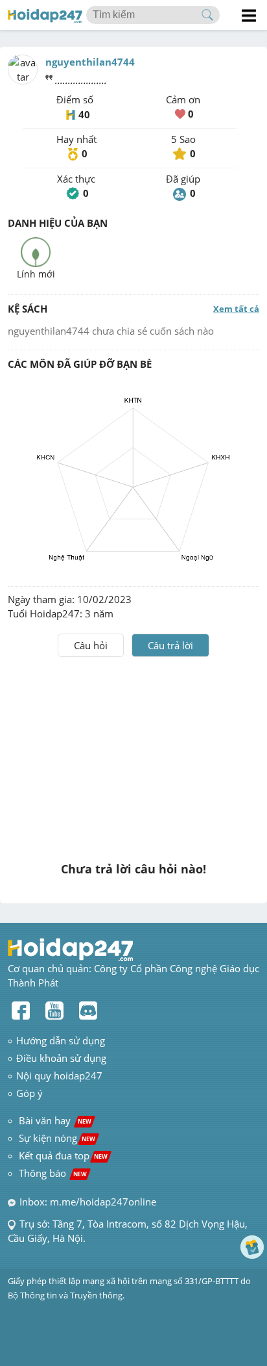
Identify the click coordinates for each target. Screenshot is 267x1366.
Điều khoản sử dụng (61, 1057)
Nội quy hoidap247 (59, 1075)
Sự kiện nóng (57, 1137)
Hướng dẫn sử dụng (60, 1040)
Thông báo (53, 1172)
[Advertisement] (133, 754)
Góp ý (29, 1093)
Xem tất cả (236, 309)
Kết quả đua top (63, 1155)
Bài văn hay (53, 1120)
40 (84, 114)
